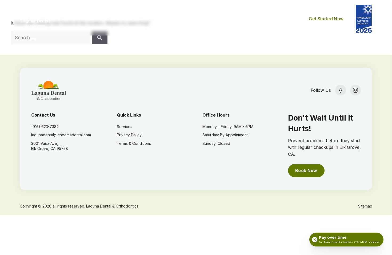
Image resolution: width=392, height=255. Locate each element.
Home (79, 19)
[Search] (99, 37)
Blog (274, 19)
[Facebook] (340, 90)
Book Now (306, 170)
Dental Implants (209, 18)
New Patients (246, 18)
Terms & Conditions (134, 143)
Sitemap (365, 206)
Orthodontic (122, 18)
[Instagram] (355, 90)
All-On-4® (153, 19)
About (95, 18)
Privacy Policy (129, 135)
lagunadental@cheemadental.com (61, 135)
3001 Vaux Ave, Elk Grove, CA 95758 (49, 146)
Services (176, 18)
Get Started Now (326, 18)
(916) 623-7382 (45, 126)
